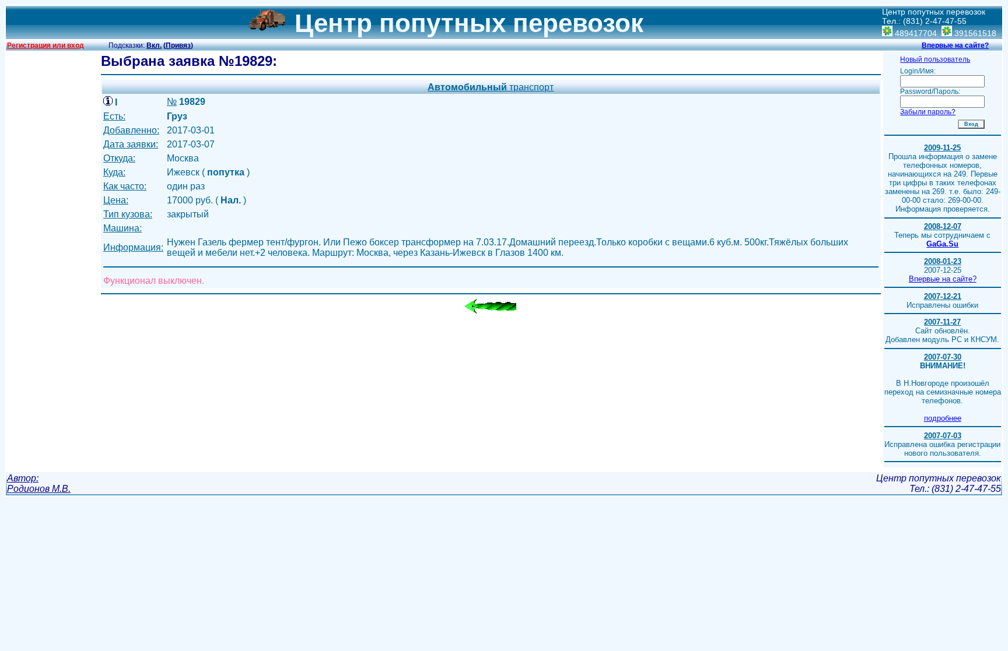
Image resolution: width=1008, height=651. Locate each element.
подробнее (942, 418)
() (178, 45)
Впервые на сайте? (955, 45)
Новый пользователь (935, 59)
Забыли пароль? (928, 112)
